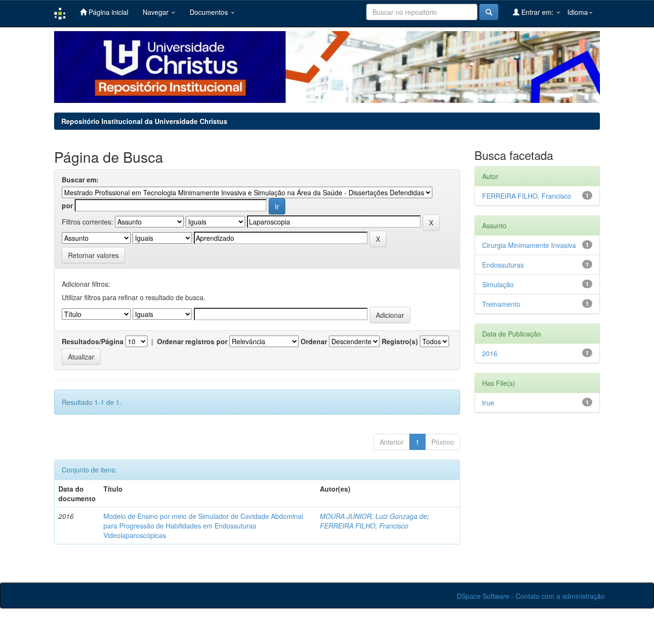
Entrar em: (537, 12)
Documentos (210, 12)
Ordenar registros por (192, 341)
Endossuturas (503, 265)
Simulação (498, 284)
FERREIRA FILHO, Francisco (364, 525)
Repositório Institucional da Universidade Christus (144, 121)
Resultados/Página (93, 341)
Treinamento (501, 304)
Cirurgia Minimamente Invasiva (529, 245)
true (488, 402)
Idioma (577, 12)
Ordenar (314, 341)
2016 (489, 353)
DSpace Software (483, 596)
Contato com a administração (560, 596)
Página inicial (107, 12)
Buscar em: (80, 179)
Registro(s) (400, 341)
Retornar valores (93, 255)
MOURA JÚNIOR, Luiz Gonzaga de (373, 516)
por (67, 205)
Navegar (156, 12)
